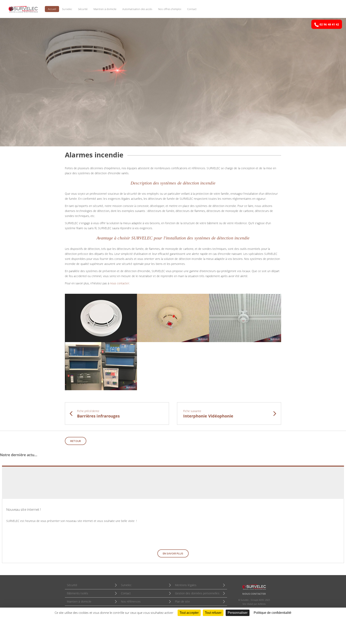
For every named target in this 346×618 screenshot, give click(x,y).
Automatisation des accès (137, 9)
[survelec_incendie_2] (173, 317)
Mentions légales (185, 585)
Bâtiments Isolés (77, 593)
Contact (191, 9)
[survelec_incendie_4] (101, 366)
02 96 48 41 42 (329, 24)
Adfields (262, 603)
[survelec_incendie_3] (245, 317)
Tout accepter (189, 612)
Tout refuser (213, 612)
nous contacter (119, 283)
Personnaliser (237, 612)
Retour (75, 441)
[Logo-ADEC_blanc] (254, 587)
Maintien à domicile (105, 9)
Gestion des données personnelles (197, 593)
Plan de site (182, 601)
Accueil (52, 9)
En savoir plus (173, 553)
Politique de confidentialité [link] (272, 612)
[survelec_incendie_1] (101, 317)
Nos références (131, 601)
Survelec (67, 9)
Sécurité (83, 9)
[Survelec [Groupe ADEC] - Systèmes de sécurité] (23, 9)
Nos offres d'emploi (169, 9)
